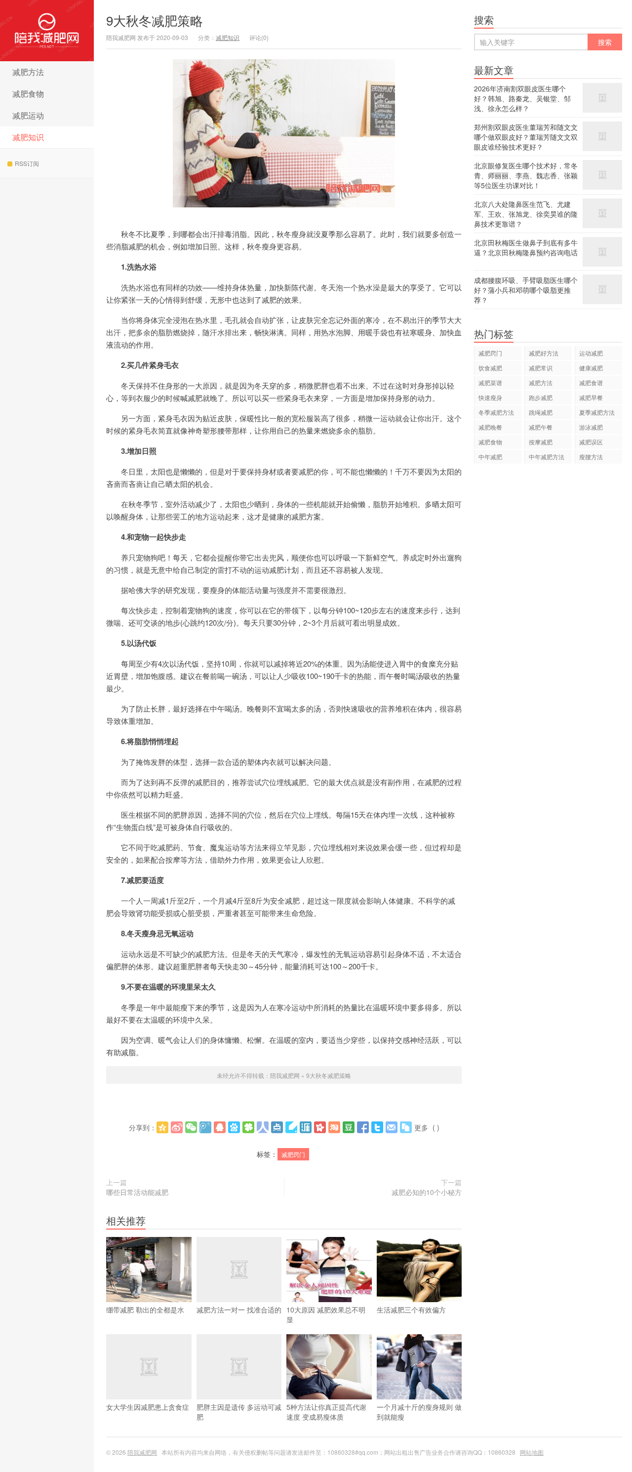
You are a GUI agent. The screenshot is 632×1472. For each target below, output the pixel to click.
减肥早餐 (591, 397)
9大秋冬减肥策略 (154, 20)
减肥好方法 (543, 353)
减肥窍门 (293, 1154)
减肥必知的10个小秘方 (427, 1192)
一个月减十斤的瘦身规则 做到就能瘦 (419, 1412)
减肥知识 (28, 137)
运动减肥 (591, 353)
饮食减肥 (490, 367)
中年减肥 (490, 456)
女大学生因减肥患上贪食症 (147, 1407)
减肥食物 (28, 93)
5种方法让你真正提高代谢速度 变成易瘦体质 (326, 1412)
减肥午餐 (541, 427)
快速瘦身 (490, 397)
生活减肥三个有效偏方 (411, 1309)
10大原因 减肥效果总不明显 (325, 1314)
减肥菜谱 (490, 382)
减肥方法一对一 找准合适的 (239, 1309)
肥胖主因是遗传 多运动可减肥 (239, 1412)
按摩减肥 (541, 442)
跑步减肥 (541, 397)
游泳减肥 (591, 427)
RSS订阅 (27, 163)
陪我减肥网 (47, 30)
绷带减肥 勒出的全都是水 (145, 1309)
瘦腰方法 (591, 456)
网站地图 (532, 1452)
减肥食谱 (591, 382)
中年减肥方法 (546, 456)
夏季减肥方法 (597, 412)
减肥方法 (28, 72)
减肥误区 (591, 442)
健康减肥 (591, 367)
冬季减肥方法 (496, 412)
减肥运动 (28, 115)
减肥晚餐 (490, 427)
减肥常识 (541, 367)
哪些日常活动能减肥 (137, 1192)
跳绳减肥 (541, 412)
